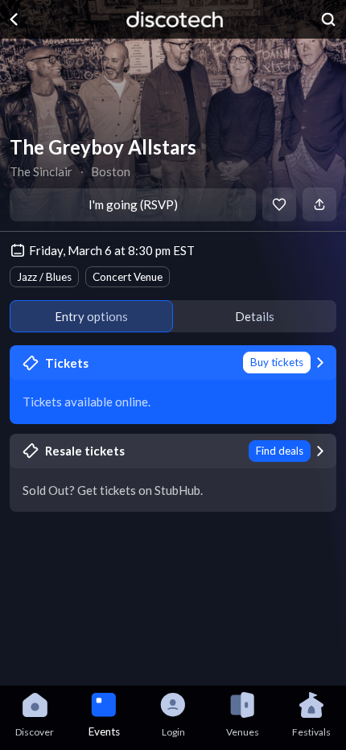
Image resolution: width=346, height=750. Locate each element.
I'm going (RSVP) (133, 204)
